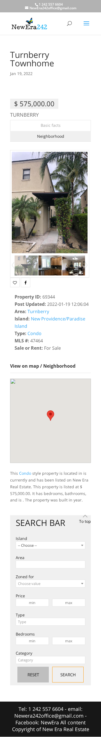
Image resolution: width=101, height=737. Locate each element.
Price (20, 595)
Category (24, 653)
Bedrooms (25, 634)
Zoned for (25, 576)
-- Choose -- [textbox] (27, 545)
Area (20, 557)
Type (20, 615)
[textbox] (50, 583)
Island (21, 538)
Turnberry (38, 311)
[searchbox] (19, 564)
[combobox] (50, 545)
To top (85, 521)
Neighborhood (50, 136)
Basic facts (51, 125)
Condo (34, 333)
